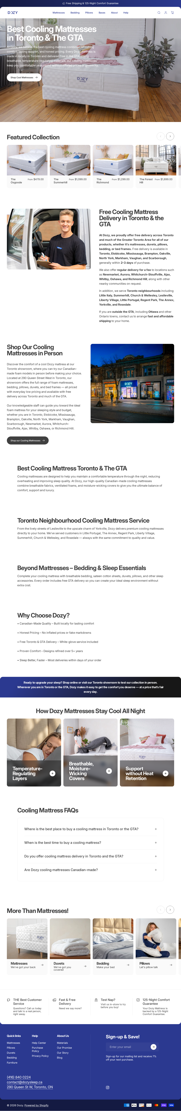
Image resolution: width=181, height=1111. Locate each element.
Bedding (12, 1057)
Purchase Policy (37, 1049)
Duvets (11, 1052)
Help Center (39, 1042)
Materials (62, 1042)
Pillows (11, 1047)
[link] (28, 440)
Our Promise (64, 1047)
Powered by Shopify (36, 1105)
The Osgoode (16, 181)
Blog (59, 1057)
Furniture (12, 1062)
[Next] (170, 136)
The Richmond (103, 181)
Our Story (63, 1052)
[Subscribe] (153, 1047)
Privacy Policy (40, 1055)
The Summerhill (60, 181)
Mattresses (13, 1042)
